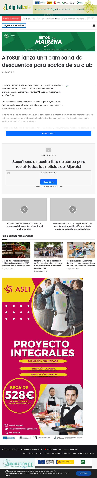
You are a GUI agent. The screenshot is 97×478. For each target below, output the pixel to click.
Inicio (25, 453)
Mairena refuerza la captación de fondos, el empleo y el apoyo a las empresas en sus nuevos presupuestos (48, 264)
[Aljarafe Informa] (14, 25)
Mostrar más (48, 133)
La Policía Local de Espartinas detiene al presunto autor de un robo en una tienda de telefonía (81, 263)
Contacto (46, 453)
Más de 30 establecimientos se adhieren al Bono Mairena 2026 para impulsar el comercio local (59, 19)
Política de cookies (69, 453)
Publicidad (56, 453)
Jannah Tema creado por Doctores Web (62, 449)
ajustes (7, 475)
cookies (16, 471)
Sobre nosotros (35, 453)
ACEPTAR (84, 473)
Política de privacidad (86, 453)
